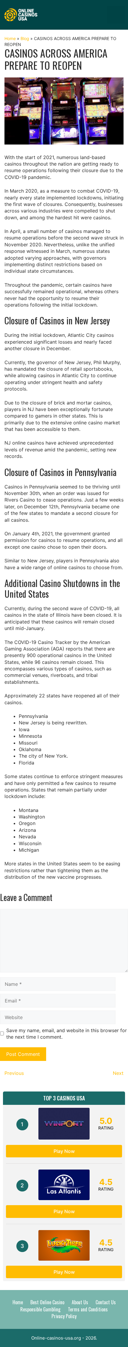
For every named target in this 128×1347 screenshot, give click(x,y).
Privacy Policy (64, 1316)
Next (118, 1073)
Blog (25, 38)
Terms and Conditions (88, 1309)
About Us (80, 1302)
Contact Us (106, 1302)
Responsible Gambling (40, 1309)
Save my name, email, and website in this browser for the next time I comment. (66, 1033)
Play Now (64, 1151)
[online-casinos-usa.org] (21, 14)
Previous (14, 1073)
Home (10, 38)
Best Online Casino (47, 1302)
